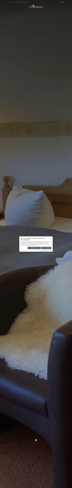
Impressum (50, 250)
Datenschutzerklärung (46, 250)
